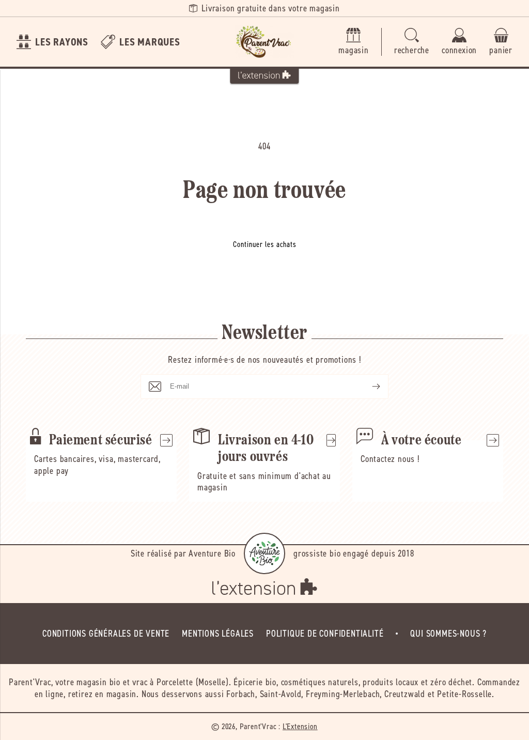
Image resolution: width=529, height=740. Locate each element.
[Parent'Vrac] (264, 41)
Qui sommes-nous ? (448, 633)
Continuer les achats (265, 244)
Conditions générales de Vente (105, 633)
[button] (411, 42)
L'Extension (300, 726)
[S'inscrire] (367, 386)
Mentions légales (218, 633)
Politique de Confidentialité (324, 633)
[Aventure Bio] (264, 553)
